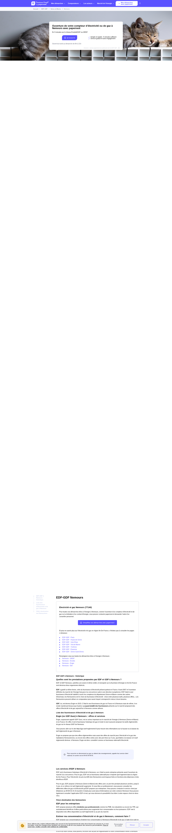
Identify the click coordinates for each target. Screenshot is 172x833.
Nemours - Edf (67, 665)
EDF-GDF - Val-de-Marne (71, 644)
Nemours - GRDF (68, 658)
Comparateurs (73, 3)
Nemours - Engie (68, 663)
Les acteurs (88, 3)
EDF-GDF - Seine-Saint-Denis (73, 652)
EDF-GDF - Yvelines (69, 647)
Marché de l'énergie (104, 3)
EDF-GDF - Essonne (69, 649)
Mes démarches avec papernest (127, 3)
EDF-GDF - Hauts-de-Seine (72, 640)
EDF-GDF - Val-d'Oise (70, 642)
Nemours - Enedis (68, 661)
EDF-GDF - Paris (68, 637)
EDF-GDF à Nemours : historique (40, 598)
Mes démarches (57, 3)
